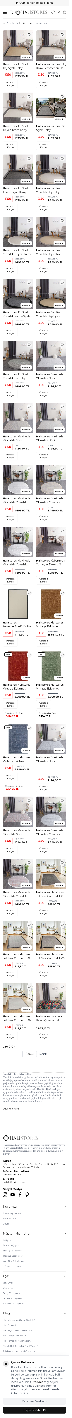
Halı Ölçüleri (9, 1325)
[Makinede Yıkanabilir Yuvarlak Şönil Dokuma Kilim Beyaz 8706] (18, 480)
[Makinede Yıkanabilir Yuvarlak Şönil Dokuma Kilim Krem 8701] (18, 542)
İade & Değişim (11, 1245)
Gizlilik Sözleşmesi (12, 1298)
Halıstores (10, 64)
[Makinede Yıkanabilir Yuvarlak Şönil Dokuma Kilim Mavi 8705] (51, 812)
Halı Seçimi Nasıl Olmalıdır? (17, 1330)
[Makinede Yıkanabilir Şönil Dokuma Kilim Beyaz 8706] (51, 356)
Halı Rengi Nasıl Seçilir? (15, 1335)
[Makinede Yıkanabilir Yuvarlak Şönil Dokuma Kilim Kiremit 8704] (18, 874)
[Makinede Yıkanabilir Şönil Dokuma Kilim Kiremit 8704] (18, 812)
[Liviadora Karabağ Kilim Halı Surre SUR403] (51, 998)
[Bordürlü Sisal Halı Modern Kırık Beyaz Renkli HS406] (18, 604)
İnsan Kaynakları (12, 1213)
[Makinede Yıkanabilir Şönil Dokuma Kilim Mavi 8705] (51, 739)
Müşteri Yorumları (12, 1266)
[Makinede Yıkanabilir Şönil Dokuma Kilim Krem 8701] (51, 418)
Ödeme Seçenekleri (13, 1255)
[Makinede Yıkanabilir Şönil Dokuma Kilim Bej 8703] (18, 418)
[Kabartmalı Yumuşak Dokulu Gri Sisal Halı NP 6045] (51, 542)
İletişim (7, 1240)
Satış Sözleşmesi (11, 1293)
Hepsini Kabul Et (34, 1410)
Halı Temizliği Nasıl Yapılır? (17, 1340)
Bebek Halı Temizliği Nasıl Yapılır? (20, 1346)
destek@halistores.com (15, 1182)
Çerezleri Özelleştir (34, 1401)
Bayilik (6, 1223)
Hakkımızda (9, 1218)
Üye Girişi (8, 1287)
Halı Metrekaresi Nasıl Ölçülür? (19, 1320)
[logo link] (31, 12)
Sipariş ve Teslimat (13, 1250)
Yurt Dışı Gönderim (13, 1261)
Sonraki (43, 1054)
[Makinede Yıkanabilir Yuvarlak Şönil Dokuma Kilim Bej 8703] (51, 480)
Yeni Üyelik (8, 1282)
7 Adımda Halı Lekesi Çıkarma (19, 1351)
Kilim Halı (27, 23)
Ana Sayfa (12, 23)
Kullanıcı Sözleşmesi (13, 1303)
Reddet (38, 1382)
